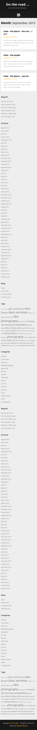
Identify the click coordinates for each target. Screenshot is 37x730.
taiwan (22, 345)
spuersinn (7, 343)
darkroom (4, 362)
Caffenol (3, 356)
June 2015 (4, 213)
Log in (3, 288)
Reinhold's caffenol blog (8, 114)
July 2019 (4, 134)
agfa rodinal (14, 308)
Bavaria (4, 312)
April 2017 (4, 179)
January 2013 (5, 271)
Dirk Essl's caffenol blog (8, 107)
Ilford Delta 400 (13, 328)
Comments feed (6, 294)
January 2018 (5, 155)
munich (20, 333)
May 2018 (4, 146)
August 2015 (5, 207)
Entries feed (5, 291)
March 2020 (5, 131)
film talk (3, 371)
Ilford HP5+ (25, 328)
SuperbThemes (22, 726)
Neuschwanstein (27, 333)
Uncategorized (5, 402)
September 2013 (6, 256)
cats (34, 313)
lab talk (3, 381)
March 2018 (5, 152)
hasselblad (20, 324)
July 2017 (4, 173)
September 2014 (6, 234)
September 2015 (6, 204)
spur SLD (13, 345)
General (3, 374)
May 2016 (4, 186)
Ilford (3, 328)
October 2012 (5, 274)
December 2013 (6, 249)
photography (15, 337)
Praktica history (6, 396)
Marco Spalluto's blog (8, 110)
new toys (4, 390)
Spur (8, 345)
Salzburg (26, 340)
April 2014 (4, 240)
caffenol (30, 313)
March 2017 (5, 183)
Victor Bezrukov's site (8, 117)
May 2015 (4, 216)
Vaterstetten (30, 345)
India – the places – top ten (16, 76)
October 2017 (5, 164)
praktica (26, 337)
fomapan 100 (22, 321)
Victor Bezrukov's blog (8, 104)
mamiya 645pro (10, 333)
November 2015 (6, 198)
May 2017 (4, 176)
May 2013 (4, 265)
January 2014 (5, 246)
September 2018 (6, 140)
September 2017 (6, 167)
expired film (9, 317)
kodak (7, 331)
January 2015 (5, 222)
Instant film (4, 377)
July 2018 (4, 143)
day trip (3, 317)
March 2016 (5, 189)
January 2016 (5, 192)
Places (3, 393)
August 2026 (5, 128)
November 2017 (6, 161)
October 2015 (5, 201)
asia (23, 308)
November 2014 (6, 228)
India (32, 328)
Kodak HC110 (14, 331)
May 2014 (4, 237)
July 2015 (4, 210)
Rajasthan (32, 337)
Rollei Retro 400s (18, 340)
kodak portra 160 (25, 331)
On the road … (17, 4)
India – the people (11, 55)
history (29, 325)
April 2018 (4, 149)
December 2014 (6, 225)
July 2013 (4, 262)
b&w (27, 308)
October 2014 (5, 231)
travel (3, 399)
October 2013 (5, 252)
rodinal (3, 340)
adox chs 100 (4, 309)
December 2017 (6, 158)
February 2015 (5, 219)
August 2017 (5, 170)
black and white (18, 312)
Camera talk (5, 359)
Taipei (18, 345)
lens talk (3, 387)
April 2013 (4, 268)
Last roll (3, 384)
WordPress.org (5, 297)
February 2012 (5, 277)
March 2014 (5, 243)
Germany (9, 324)
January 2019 (5, 137)
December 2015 (6, 195)
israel (2, 331)
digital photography (7, 365)
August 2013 (5, 259)
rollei (9, 340)
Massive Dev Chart (7, 101)
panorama (4, 337)
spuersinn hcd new (18, 343)
